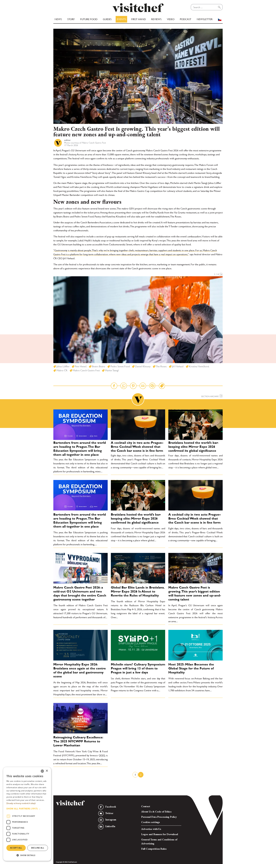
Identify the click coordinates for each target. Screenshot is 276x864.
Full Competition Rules (154, 848)
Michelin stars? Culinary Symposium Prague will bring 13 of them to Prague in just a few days (138, 668)
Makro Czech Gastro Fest (86, 370)
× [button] (47, 771)
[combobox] (42, 771)
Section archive (210, 396)
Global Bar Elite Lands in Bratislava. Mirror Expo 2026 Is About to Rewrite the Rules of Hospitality (137, 591)
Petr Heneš (80, 366)
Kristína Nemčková (198, 366)
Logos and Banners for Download (159, 834)
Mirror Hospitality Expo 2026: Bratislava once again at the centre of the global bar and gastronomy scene (79, 670)
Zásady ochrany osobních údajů (21, 803)
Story (71, 19)
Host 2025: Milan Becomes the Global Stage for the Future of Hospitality (191, 668)
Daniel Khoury (142, 366)
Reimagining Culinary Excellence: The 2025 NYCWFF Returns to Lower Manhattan (78, 741)
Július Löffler (62, 366)
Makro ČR (61, 370)
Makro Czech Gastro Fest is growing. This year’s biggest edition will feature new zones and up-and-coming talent (194, 593)
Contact (145, 806)
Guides (107, 19)
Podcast (185, 19)
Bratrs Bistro (98, 366)
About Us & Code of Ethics (156, 811)
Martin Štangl (111, 370)
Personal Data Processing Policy (159, 817)
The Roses (161, 366)
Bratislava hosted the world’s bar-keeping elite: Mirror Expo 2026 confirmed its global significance (193, 447)
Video (170, 19)
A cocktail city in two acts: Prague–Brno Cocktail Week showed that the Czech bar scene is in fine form (137, 447)
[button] (27, 809)
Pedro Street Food (120, 366)
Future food (88, 19)
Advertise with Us (151, 829)
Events (121, 19)
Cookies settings (150, 822)
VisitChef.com (138, 7)
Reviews (156, 19)
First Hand (138, 19)
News (58, 19)
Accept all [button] (16, 847)
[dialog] (27, 814)
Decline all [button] (37, 847)
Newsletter (205, 19)
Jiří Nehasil (177, 366)
